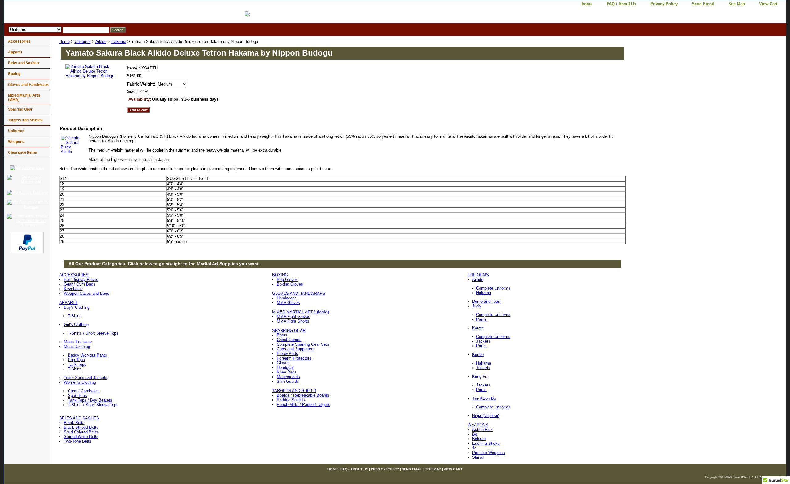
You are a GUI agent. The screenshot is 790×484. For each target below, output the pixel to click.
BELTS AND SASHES (79, 418)
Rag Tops (76, 359)
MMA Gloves (288, 302)
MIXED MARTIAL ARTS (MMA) (300, 312)
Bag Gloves (287, 279)
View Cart (768, 4)
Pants (481, 319)
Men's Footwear (78, 342)
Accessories (19, 41)
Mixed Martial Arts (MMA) (24, 97)
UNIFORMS (478, 275)
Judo (476, 306)
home (587, 4)
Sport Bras (77, 395)
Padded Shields (291, 400)
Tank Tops (77, 364)
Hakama (118, 41)
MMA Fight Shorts (293, 321)
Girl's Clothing (76, 324)
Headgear (285, 367)
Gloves (283, 363)
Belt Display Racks (81, 279)
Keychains (73, 288)
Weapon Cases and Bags (86, 293)
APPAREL (68, 302)
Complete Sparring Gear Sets (303, 344)
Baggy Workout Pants (87, 355)
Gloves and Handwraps (28, 84)
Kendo (478, 354)
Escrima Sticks (486, 443)
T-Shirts (75, 316)
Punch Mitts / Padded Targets (303, 404)
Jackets (483, 341)
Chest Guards (289, 339)
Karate (478, 328)
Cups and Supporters (295, 349)
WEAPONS (478, 425)
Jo (474, 448)
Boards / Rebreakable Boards (303, 395)
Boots (282, 335)
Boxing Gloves (290, 284)
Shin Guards (288, 381)
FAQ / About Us (621, 4)
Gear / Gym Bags (79, 284)
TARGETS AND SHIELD (294, 390)
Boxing (14, 74)
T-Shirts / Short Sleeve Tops (93, 333)
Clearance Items (22, 152)
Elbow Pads (287, 353)
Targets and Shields (25, 120)
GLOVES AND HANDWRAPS (298, 293)
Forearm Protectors (294, 358)
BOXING (280, 275)
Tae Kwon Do (484, 398)
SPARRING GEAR (289, 330)
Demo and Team (486, 301)
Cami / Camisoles (84, 391)
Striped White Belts (81, 436)
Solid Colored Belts (81, 432)
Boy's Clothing (76, 307)
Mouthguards (288, 376)
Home (64, 41)
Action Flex (482, 429)
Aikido (100, 41)
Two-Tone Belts (77, 441)
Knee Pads (287, 372)
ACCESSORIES (74, 275)
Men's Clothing (77, 346)
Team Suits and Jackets (85, 377)
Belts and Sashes (23, 63)
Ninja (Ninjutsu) (485, 415)
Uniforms (83, 41)
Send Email (703, 4)
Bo (474, 434)
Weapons (16, 142)
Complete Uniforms (493, 288)
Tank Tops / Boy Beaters (90, 400)
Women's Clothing (80, 382)
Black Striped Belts (81, 427)
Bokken (479, 438)
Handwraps (287, 298)
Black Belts (74, 422)
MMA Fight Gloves (293, 316)
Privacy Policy (664, 4)
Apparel (15, 52)
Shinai (477, 457)
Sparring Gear (20, 109)
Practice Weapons (488, 452)
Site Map (736, 4)
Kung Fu (479, 376)
